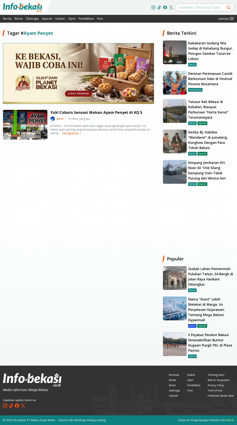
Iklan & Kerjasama (219, 380)
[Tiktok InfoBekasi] (159, 7)
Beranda (174, 375)
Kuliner (60, 19)
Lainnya (223, 19)
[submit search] (228, 7)
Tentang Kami (216, 375)
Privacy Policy (216, 385)
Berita (7, 19)
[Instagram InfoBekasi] (153, 7)
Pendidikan (86, 19)
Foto (100, 19)
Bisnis (18, 19)
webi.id (230, 420)
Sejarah (47, 19)
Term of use (215, 390)
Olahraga (32, 19)
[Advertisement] (78, 171)
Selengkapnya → (72, 133)
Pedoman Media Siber (221, 395)
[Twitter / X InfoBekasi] (171, 7)
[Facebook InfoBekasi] (165, 7)
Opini (72, 19)
